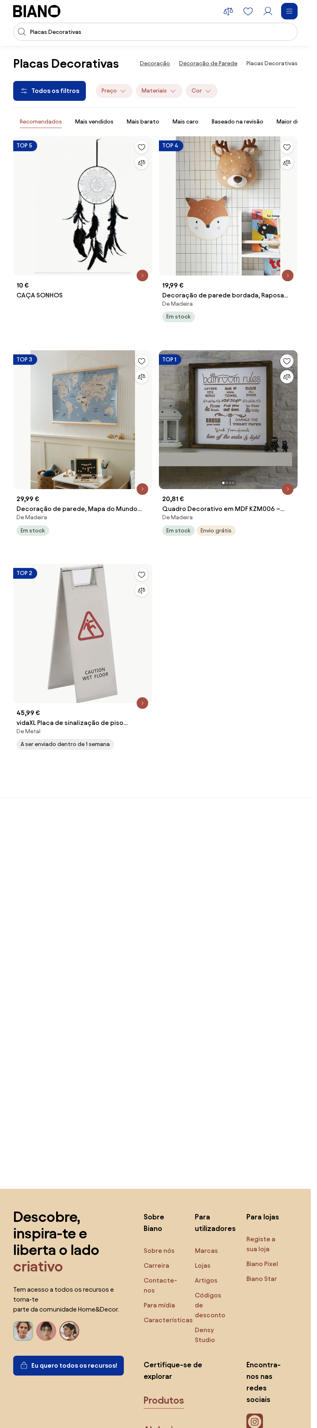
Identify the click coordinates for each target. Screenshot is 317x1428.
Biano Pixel (262, 1263)
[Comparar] (141, 162)
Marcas (206, 1250)
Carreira (156, 1265)
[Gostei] (141, 147)
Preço (109, 91)
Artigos (206, 1280)
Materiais (154, 91)
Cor (197, 91)
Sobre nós (159, 1250)
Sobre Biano (154, 1222)
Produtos (164, 1400)
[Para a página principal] (37, 11)
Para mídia (159, 1305)
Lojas (203, 1265)
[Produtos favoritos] (248, 11)
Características (168, 1319)
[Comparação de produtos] (228, 11)
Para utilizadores (212, 1222)
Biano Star (261, 1278)
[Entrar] (268, 11)
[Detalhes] (142, 275)
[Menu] (289, 11)
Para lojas (262, 1217)
